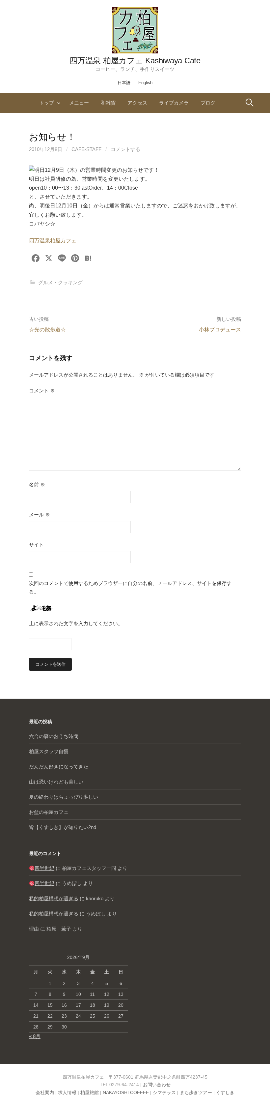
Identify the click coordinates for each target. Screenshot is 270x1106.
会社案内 (45, 1092)
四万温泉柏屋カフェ (52, 240)
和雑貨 (108, 103)
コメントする (125, 149)
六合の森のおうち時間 (53, 736)
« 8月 (34, 1036)
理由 (34, 929)
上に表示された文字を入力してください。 (76, 623)
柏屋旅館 (89, 1092)
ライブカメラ (174, 103)
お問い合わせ (157, 1084)
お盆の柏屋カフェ (48, 812)
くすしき (225, 1092)
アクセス (137, 103)
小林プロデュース (220, 329)
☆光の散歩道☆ (47, 329)
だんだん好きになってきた (58, 766)
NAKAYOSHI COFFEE (126, 1092)
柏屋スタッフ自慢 (48, 751)
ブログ (208, 103)
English (145, 82)
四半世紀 (44, 868)
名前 (37, 484)
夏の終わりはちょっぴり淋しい (63, 797)
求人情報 (67, 1092)
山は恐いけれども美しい (56, 781)
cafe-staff (86, 149)
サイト (36, 544)
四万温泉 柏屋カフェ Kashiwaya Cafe (135, 60)
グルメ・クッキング (60, 282)
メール (39, 514)
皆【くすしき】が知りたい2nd (62, 827)
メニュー (79, 103)
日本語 (124, 82)
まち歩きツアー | (198, 1092)
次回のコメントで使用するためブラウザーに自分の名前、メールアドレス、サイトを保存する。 (130, 587)
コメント (42, 390)
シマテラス (164, 1092)
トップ (46, 103)
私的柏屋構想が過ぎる (53, 898)
